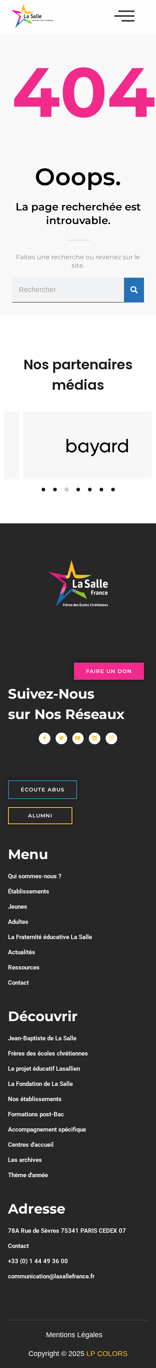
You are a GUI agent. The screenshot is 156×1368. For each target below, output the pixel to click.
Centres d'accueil (31, 1144)
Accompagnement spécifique (47, 1129)
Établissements (28, 891)
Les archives (25, 1160)
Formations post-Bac (36, 1114)
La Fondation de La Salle (40, 1084)
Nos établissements (35, 1099)
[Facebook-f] (44, 738)
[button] (43, 489)
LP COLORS (107, 1354)
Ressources (24, 967)
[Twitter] (61, 738)
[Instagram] (111, 738)
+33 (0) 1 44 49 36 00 (38, 1261)
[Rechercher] (134, 290)
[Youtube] (78, 738)
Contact (18, 982)
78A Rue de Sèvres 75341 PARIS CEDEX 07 (67, 1230)
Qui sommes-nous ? (34, 876)
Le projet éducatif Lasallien (44, 1068)
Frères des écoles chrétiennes (48, 1053)
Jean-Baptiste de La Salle (42, 1038)
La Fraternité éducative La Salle (50, 937)
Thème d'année (28, 1175)
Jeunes (17, 906)
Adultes (18, 921)
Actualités (21, 952)
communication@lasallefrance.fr (51, 1276)
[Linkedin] (94, 738)
